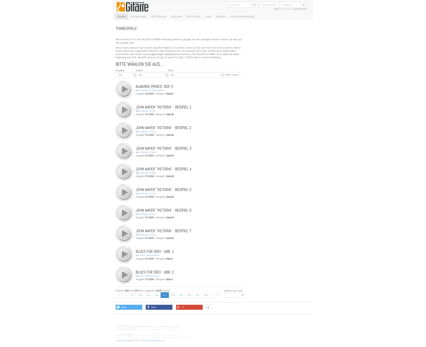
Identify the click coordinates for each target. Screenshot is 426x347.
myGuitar (175, 16)
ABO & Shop (193, 16)
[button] (129, 307)
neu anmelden (285, 8)
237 (132, 295)
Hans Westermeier (149, 255)
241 (165, 295)
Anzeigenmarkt (138, 16)
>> (218, 295)
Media (121, 16)
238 (140, 295)
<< (119, 295)
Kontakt (220, 16)
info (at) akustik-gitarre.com (152, 340)
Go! (254, 4)
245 (197, 295)
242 (173, 295)
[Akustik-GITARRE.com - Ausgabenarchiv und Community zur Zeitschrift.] (132, 12)
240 (157, 295)
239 (148, 295)
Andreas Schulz (148, 110)
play (124, 89)
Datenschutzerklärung (242, 16)
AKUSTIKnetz (157, 16)
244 (189, 295)
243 (181, 295)
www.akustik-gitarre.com (127, 340)
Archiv (208, 16)
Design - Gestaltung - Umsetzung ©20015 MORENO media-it (143, 321)
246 (206, 295)
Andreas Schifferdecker (152, 90)
